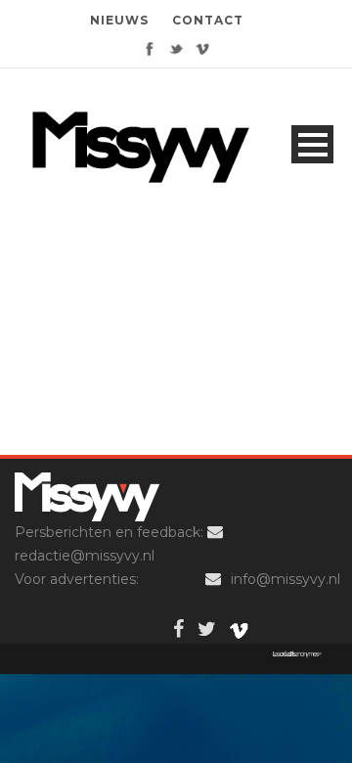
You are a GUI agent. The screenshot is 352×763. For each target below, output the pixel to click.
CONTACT (207, 20)
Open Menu (312, 144)
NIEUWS (119, 20)
